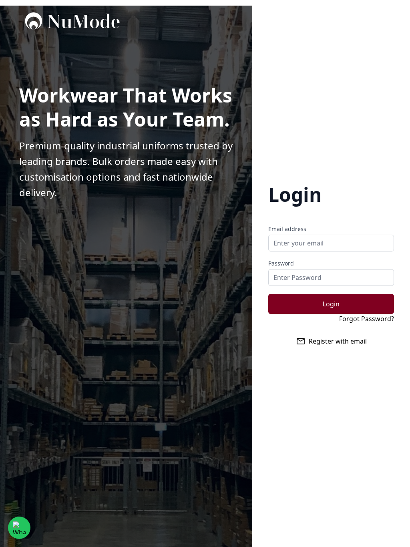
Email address (287, 229)
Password (281, 263)
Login (331, 304)
